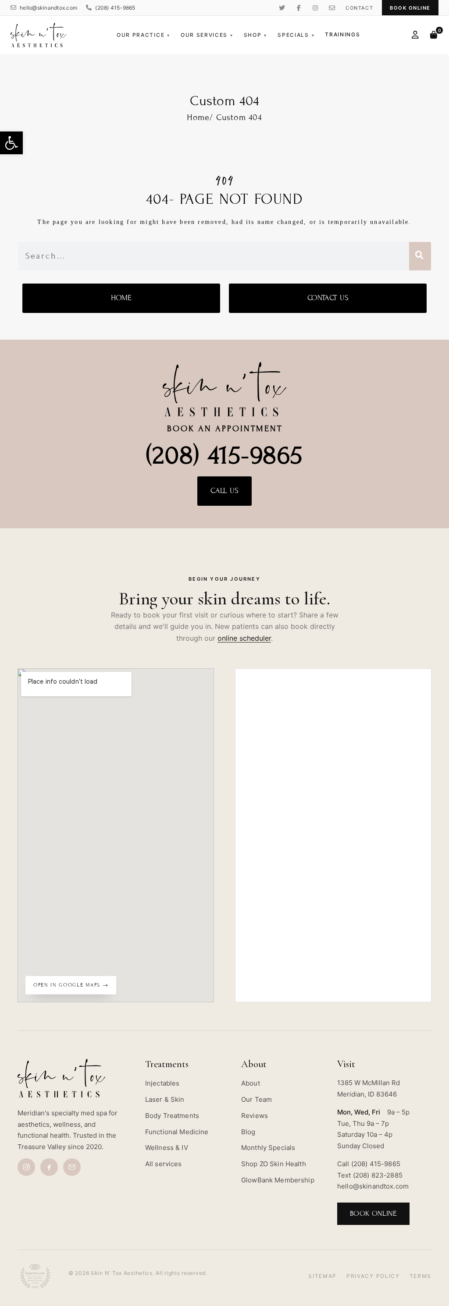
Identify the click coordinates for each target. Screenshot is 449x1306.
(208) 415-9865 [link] (115, 7)
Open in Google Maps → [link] (70, 985)
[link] (11, 142)
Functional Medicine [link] (177, 1132)
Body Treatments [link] (172, 1115)
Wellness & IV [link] (166, 1147)
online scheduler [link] (244, 638)
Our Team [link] (256, 1099)
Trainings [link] (342, 34)
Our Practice (143, 35)
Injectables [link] (162, 1083)
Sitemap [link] (322, 1276)
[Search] (420, 256)
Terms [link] (420, 1276)
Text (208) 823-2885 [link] (370, 1175)
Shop (255, 35)
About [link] (250, 1083)
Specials (296, 35)
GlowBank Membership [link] (277, 1180)
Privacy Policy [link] (373, 1276)
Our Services (207, 35)
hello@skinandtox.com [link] (48, 7)
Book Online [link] (410, 8)
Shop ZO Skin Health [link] (273, 1164)
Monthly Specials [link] (268, 1147)
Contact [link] (359, 8)
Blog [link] (248, 1132)
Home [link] (198, 117)
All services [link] (163, 1164)
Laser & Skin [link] (165, 1099)
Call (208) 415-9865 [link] (368, 1164)
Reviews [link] (254, 1115)
